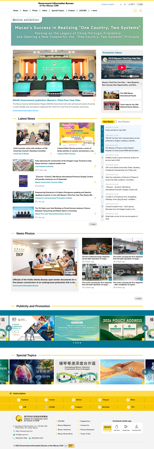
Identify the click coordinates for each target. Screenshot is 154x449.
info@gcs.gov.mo (22, 434)
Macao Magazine (64, 425)
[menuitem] (25, 10)
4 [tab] (80, 343)
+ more (92, 224)
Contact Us (84, 425)
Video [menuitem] (44, 11)
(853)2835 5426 (37, 438)
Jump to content (107, 4)
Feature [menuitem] (71, 11)
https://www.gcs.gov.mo (24, 431)
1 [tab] (73, 343)
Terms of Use (85, 434)
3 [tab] (78, 343)
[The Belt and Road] (122, 371)
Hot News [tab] (108, 122)
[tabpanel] (77, 328)
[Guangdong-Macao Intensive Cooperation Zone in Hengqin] (77, 371)
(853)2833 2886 (21, 438)
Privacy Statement (87, 429)
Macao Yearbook (64, 429)
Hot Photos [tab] (124, 122)
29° (133, 4)
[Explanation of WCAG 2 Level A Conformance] (69, 446)
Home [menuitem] (15, 11)
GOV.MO (61, 421)
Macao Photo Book (65, 434)
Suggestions (85, 421)
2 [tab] (76, 343)
